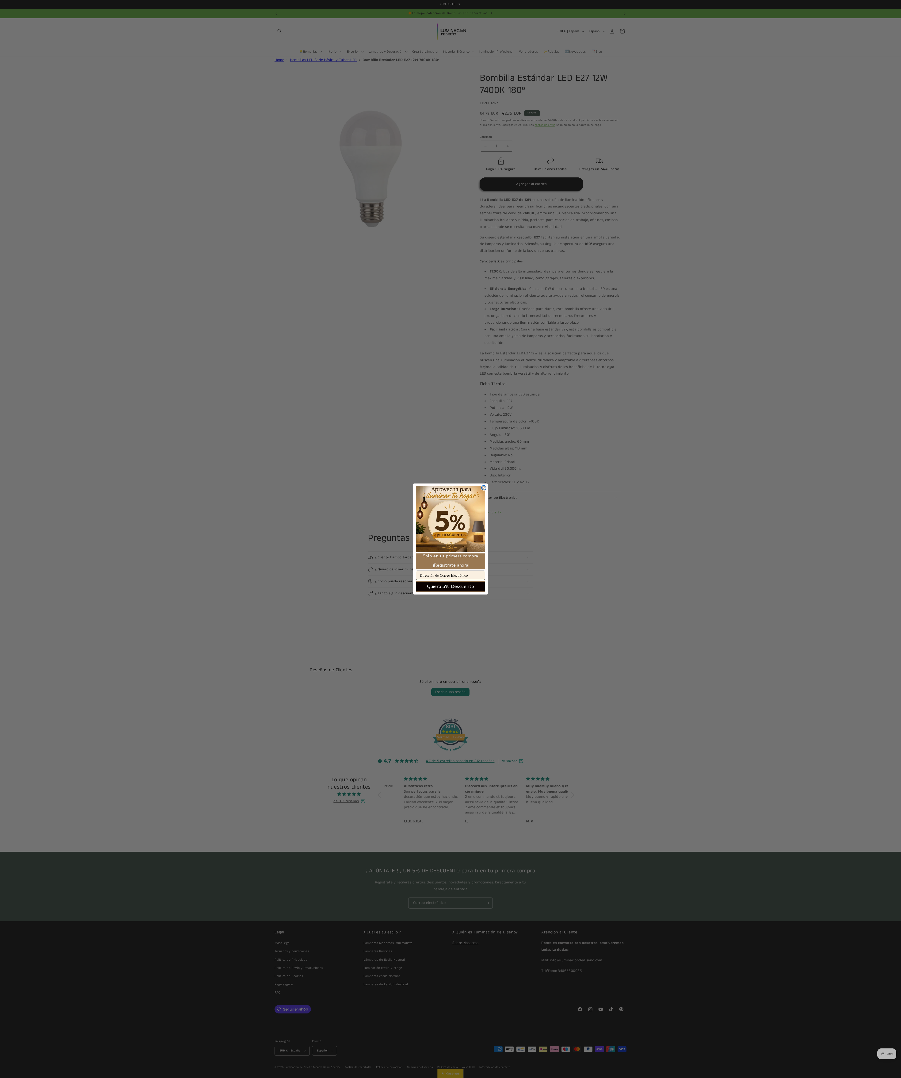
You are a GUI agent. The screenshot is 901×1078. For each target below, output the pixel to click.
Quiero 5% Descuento (450, 586)
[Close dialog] (483, 487)
